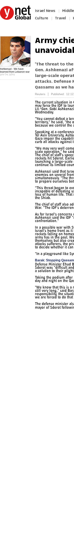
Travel (60, 18)
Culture (41, 18)
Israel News (45, 11)
